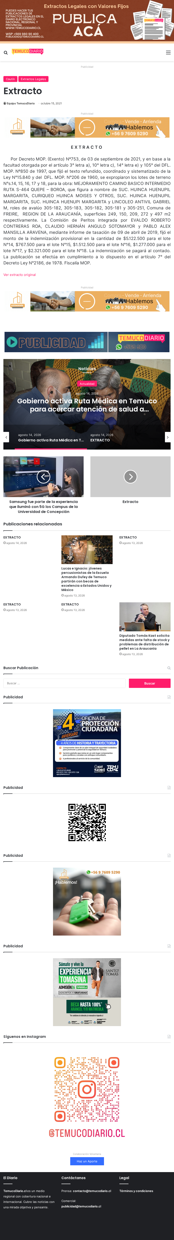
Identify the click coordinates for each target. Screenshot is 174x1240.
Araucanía (87, 387)
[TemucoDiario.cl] (28, 52)
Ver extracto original (19, 275)
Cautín (10, 79)
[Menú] (168, 54)
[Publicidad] (87, 21)
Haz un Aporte (87, 1161)
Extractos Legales (33, 79)
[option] (87, 404)
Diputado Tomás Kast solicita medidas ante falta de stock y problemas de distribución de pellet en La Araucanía (144, 642)
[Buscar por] (5, 54)
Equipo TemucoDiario (21, 103)
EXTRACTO (87, 405)
